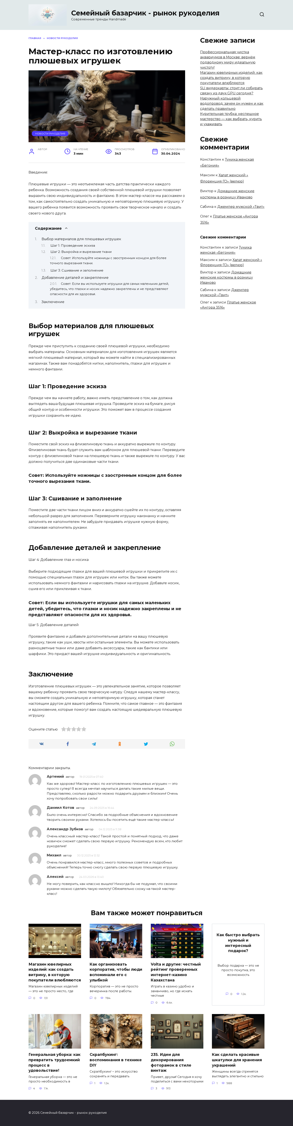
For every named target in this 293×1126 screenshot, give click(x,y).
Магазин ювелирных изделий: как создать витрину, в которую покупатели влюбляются (231, 78)
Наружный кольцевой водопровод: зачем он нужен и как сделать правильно (231, 103)
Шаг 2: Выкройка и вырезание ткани (81, 252)
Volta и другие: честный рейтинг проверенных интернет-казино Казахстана (176, 972)
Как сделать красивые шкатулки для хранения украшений (237, 1059)
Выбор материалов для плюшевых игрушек (81, 239)
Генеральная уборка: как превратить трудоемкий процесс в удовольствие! (54, 1062)
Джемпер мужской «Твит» (240, 207)
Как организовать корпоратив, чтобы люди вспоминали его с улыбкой (116, 972)
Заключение (53, 302)
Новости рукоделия (50, 133)
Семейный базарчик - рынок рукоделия (145, 13)
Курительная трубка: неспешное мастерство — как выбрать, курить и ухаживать (231, 119)
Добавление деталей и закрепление (75, 278)
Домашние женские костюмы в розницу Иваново (226, 277)
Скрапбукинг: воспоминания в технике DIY (116, 1059)
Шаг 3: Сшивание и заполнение (76, 270)
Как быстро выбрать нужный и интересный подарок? (238, 943)
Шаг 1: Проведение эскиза (72, 246)
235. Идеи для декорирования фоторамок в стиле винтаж (171, 1062)
